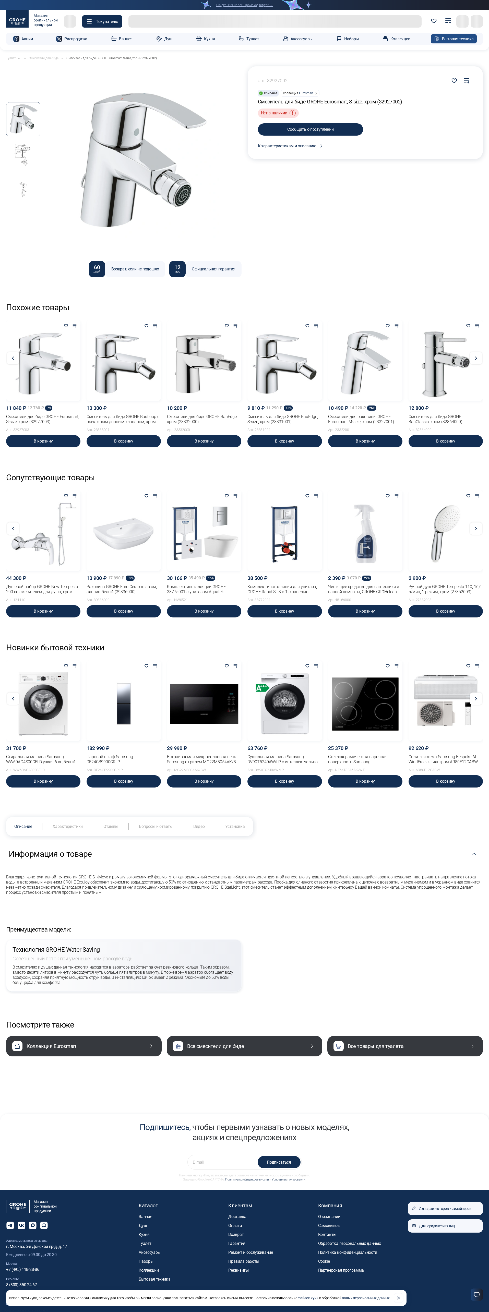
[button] (102, 21)
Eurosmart (306, 93)
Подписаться (279, 1162)
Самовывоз (329, 1225)
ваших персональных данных (366, 1298)
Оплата (235, 1225)
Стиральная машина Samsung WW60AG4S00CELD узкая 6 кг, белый (41, 759)
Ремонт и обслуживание (250, 1252)
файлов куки (308, 1298)
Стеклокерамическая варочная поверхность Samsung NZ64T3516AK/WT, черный (358, 759)
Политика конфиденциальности (247, 1179)
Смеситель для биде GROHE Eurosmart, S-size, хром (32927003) (42, 419)
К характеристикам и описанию (287, 146)
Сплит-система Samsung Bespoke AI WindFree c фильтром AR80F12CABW (443, 759)
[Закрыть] (398, 1298)
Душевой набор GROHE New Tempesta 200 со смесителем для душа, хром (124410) (42, 589)
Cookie (324, 1261)
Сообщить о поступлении (310, 129)
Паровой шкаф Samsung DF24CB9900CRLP (110, 759)
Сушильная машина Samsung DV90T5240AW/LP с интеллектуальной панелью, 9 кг (283, 759)
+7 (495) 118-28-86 (22, 1269)
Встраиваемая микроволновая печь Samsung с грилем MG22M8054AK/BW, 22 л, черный (203, 759)
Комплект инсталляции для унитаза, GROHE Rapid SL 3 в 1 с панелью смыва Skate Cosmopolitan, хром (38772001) (282, 589)
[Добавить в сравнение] (466, 81)
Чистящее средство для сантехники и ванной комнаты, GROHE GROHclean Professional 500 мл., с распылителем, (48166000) (363, 589)
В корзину (43, 441)
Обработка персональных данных (349, 1243)
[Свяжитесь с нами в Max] (33, 1225)
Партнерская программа (341, 1270)
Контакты (327, 1234)
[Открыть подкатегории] (19, 58)
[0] (434, 21)
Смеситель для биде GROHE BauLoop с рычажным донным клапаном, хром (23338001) (123, 419)
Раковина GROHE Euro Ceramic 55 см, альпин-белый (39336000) (122, 589)
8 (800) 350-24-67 (21, 1284)
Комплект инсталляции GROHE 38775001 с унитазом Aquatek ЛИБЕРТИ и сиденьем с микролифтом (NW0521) (203, 589)
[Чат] (477, 1295)
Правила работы (243, 1261)
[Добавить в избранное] (66, 326)
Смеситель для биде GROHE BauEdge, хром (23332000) (202, 419)
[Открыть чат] (44, 1225)
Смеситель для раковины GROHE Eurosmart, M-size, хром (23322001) (361, 419)
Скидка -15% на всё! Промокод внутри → (244, 5)
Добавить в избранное (454, 81)
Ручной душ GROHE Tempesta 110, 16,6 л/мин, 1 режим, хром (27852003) (445, 589)
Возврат (236, 1234)
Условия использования (288, 1179)
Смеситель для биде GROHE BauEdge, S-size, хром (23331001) (282, 419)
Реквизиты (238, 1270)
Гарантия (236, 1243)
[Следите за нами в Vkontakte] (21, 1225)
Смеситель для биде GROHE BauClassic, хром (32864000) (435, 419)
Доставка (237, 1216)
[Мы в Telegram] (10, 1225)
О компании (329, 1216)
